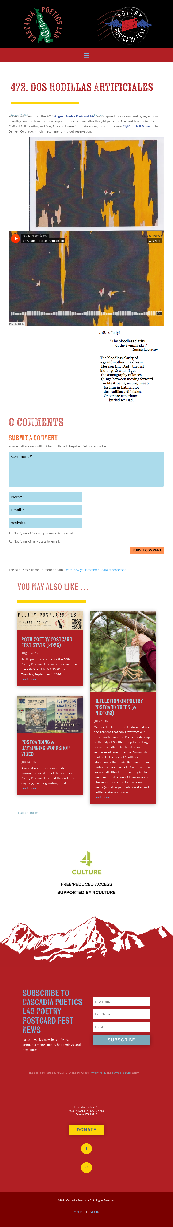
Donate (86, 1129)
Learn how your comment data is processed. (96, 570)
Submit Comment (147, 550)
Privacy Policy (98, 1072)
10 (123, 683)
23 (123, 688)
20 (112, 688)
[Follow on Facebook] (86, 1148)
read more (28, 679)
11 (127, 683)
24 (126, 688)
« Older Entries (27, 813)
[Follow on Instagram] (86, 1167)
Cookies (95, 1211)
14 (138, 683)
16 (145, 683)
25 (130, 688)
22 (119, 688)
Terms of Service (122, 1072)
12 (131, 683)
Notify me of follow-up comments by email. (44, 533)
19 (108, 688)
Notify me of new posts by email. (37, 541)
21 (116, 688)
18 (152, 683)
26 (134, 688)
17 (149, 683)
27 (137, 688)
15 (141, 683)
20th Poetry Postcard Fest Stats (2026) (46, 642)
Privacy (77, 1211)
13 (134, 683)
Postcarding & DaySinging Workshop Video (45, 748)
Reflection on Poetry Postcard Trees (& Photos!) (118, 707)
